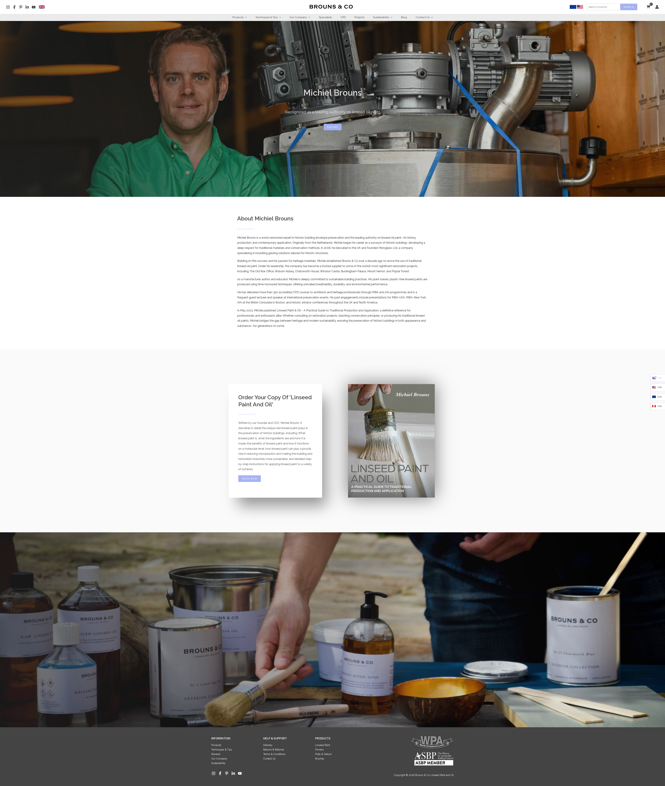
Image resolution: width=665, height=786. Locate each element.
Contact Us (422, 17)
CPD (343, 17)
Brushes (319, 758)
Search (629, 7)
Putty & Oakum (323, 754)
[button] (245, 17)
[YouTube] (34, 7)
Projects (359, 17)
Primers (319, 749)
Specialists (325, 17)
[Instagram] (8, 7)
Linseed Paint (322, 745)
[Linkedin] (27, 7)
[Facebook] (14, 7)
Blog (404, 17)
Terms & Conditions (274, 754)
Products (237, 17)
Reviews (215, 754)
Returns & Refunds (273, 749)
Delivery (267, 745)
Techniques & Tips (266, 17)
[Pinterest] (21, 7)
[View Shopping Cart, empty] (648, 7)
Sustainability (381, 17)
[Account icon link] (657, 7)
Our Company (298, 17)
